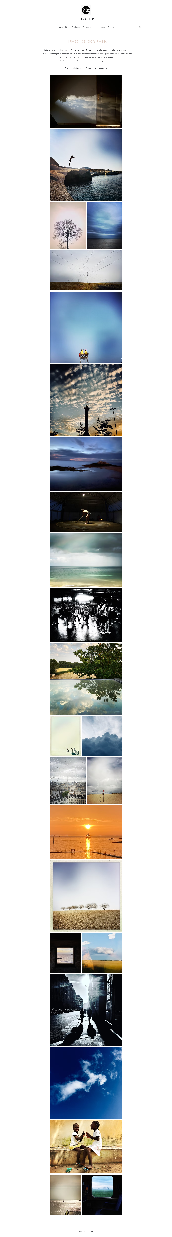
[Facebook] (144, 27)
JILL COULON (86, 19)
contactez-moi (104, 68)
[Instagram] (140, 27)
